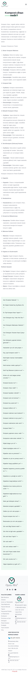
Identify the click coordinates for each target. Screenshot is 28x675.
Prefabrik (3, 625)
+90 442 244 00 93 (20, 622)
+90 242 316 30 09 (13, 661)
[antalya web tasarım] (14, 671)
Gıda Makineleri (5, 604)
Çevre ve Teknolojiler (7, 602)
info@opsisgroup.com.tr (20, 619)
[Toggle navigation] (26, 4)
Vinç (2, 630)
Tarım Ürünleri (5, 627)
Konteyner (4, 616)
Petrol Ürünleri (5, 623)
